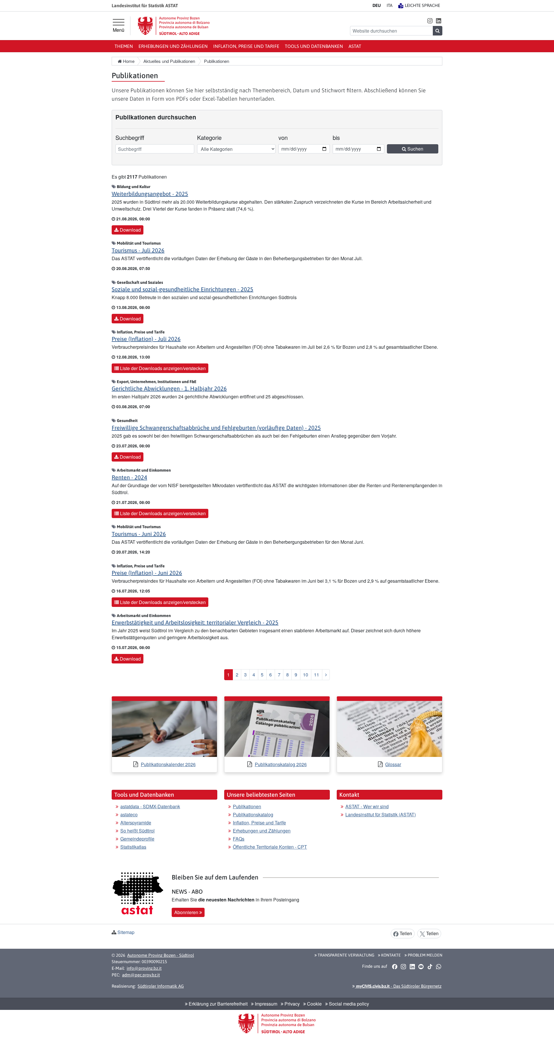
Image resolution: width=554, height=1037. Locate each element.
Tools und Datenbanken (314, 46)
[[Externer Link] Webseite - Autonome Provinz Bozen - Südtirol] (173, 25)
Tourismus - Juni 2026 (139, 533)
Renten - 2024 (129, 477)
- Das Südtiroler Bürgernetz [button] (398, 986)
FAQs (238, 838)
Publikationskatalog (253, 814)
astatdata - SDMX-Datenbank (150, 806)
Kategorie (209, 137)
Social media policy (348, 1003)
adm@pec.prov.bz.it (141, 974)
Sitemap (125, 932)
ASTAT (355, 46)
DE (377, 5)
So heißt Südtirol (137, 830)
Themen (124, 46)
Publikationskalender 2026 (168, 764)
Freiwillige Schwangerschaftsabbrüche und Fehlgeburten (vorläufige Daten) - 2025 (216, 427)
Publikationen (247, 806)
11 (316, 674)
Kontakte (390, 955)
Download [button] (130, 229)
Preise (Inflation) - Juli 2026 (146, 338)
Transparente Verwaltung (345, 955)
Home (128, 61)
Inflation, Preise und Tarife (246, 46)
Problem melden (424, 955)
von (286, 137)
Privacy (291, 1003)
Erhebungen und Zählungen (173, 46)
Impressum (265, 1003)
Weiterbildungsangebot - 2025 (150, 193)
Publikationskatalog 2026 (281, 764)
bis (341, 137)
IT (389, 5)
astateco (129, 814)
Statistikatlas (133, 846)
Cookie (314, 1003)
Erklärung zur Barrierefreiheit (218, 1003)
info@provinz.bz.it (144, 968)
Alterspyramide (135, 822)
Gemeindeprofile (137, 838)
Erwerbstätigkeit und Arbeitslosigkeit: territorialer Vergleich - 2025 (195, 622)
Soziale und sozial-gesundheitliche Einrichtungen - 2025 (182, 289)
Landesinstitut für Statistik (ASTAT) (380, 814)
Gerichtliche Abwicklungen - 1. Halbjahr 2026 (169, 388)
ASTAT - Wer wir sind (367, 806)
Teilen (405, 933)
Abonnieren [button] (186, 912)
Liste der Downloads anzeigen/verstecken (162, 368)
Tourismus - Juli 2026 (138, 250)
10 (305, 674)
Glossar (393, 764)
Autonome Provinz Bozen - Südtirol (160, 955)
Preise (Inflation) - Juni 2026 (147, 572)
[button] (429, 20)
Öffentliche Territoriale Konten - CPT (270, 846)
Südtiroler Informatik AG (161, 986)
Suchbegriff (129, 137)
